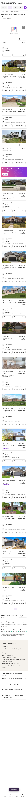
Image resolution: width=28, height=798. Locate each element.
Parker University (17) (7, 661)
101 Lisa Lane (5, 336)
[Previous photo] (3, 66)
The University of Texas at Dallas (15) (10, 663)
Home (2, 11)
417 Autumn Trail (6, 300)
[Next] (25, 7)
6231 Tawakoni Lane (8, 551)
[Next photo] (25, 66)
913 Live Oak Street (7, 408)
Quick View (7, 55)
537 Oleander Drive (8, 109)
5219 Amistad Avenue (8, 39)
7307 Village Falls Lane (8, 480)
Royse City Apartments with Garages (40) (12, 648)
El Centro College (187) (7, 655)
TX (6, 11)
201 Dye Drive (6, 443)
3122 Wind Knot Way (8, 265)
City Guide (22, 616)
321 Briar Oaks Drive (8, 587)
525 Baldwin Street (7, 516)
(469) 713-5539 (5, 448)
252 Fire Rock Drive (7, 74)
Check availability (19, 55)
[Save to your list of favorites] (23, 27)
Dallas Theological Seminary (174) (10, 657)
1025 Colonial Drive (7, 230)
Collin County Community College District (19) (13, 659)
